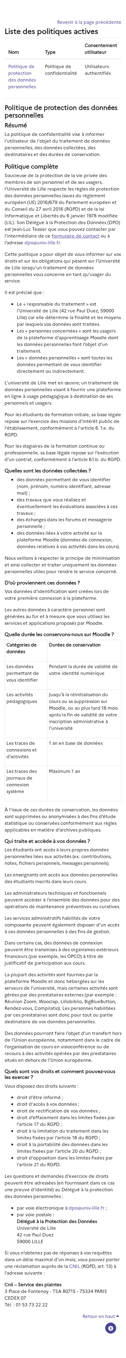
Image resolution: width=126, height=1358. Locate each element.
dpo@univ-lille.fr (42, 242)
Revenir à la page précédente (89, 22)
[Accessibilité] (110, 1328)
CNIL (74, 1266)
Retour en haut (99, 1316)
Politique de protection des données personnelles (22, 76)
